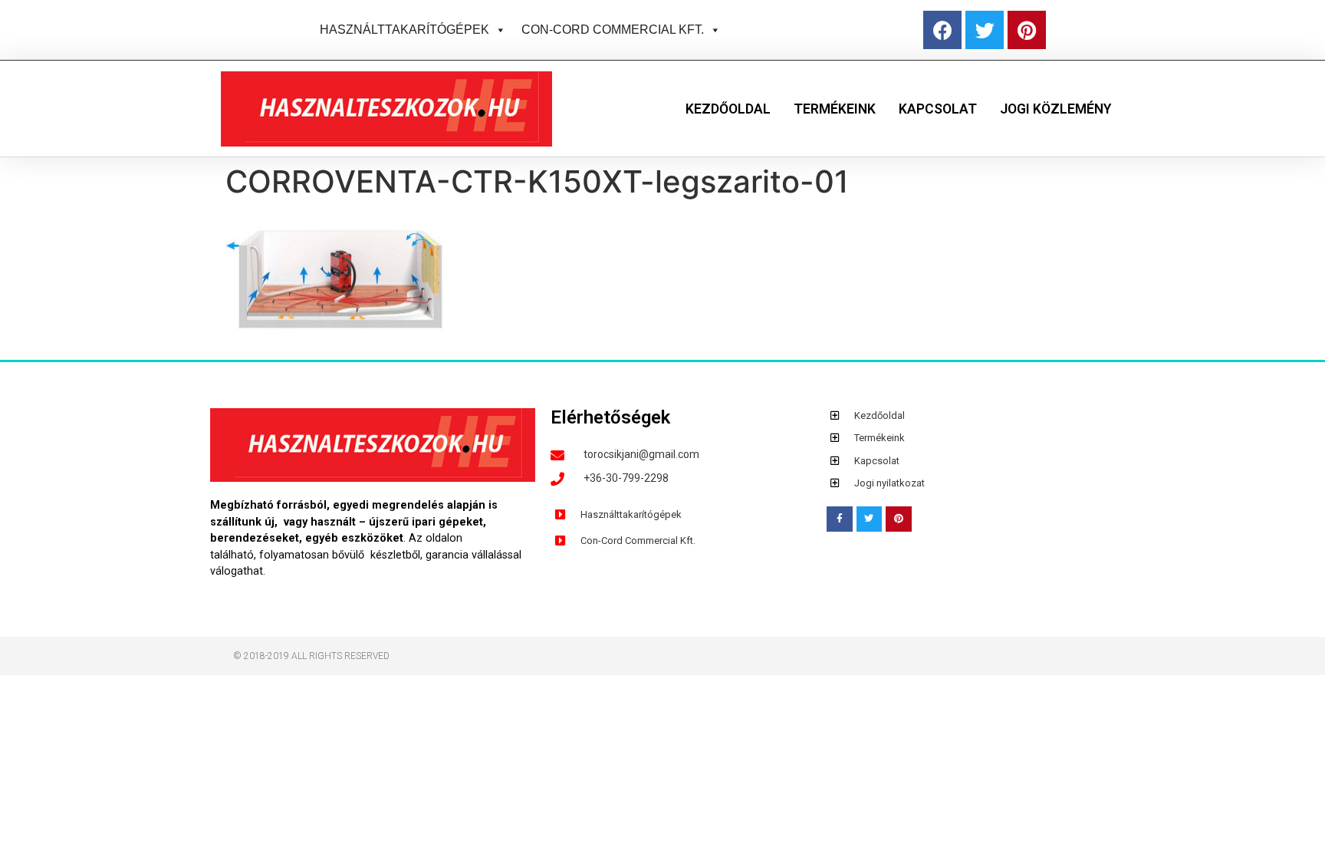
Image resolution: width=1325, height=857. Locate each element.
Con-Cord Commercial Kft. (612, 29)
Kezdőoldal (728, 109)
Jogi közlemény (1055, 109)
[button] (497, 29)
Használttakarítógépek (404, 29)
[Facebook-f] (840, 519)
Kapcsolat (938, 109)
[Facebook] (942, 30)
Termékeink (835, 109)
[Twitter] (984, 30)
